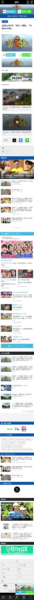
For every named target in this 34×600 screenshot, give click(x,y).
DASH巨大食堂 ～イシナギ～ (20, 385)
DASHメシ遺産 (6, 449)
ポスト (14, 140)
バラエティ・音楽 (5, 569)
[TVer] (9, 11)
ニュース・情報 (22, 565)
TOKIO (7, 152)
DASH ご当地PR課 (7, 446)
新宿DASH (28, 439)
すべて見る (16, 228)
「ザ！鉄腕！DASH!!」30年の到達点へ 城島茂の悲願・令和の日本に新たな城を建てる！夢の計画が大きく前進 (22, 405)
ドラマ (2, 565)
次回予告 (5, 21)
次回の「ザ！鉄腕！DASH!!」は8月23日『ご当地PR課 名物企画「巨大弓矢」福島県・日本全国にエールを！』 (22, 377)
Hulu (25, 55)
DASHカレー (13, 442)
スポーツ (3, 573)
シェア (20, 140)
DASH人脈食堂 (18, 446)
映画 (19, 569)
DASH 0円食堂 (19, 439)
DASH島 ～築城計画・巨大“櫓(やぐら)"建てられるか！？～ (22, 395)
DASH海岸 (22, 442)
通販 (2, 581)
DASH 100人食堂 (27, 449)
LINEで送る (27, 140)
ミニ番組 (3, 577)
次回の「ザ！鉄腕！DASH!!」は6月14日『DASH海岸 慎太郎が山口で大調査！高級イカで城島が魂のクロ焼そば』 (22, 368)
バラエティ (8, 148)
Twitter (17, 490)
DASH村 (11, 439)
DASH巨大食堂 (16, 449)
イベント (20, 577)
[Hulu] (24, 11)
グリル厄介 (5, 442)
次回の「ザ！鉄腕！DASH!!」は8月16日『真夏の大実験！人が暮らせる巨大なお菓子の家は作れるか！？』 (22, 358)
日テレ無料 (24, 429)
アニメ (19, 573)
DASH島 (4, 439)
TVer (9, 55)
